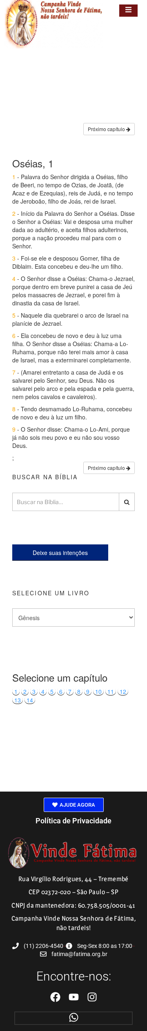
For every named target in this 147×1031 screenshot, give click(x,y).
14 (30, 700)
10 (98, 691)
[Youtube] (74, 997)
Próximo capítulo (107, 128)
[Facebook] (55, 997)
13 (17, 700)
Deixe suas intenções (60, 552)
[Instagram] (92, 997)
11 (110, 691)
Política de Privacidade (73, 820)
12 (123, 691)
